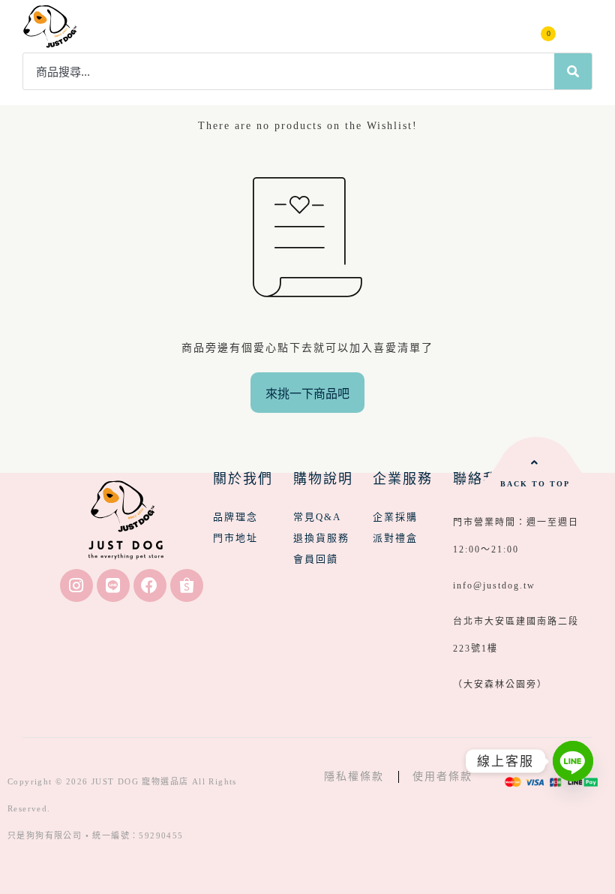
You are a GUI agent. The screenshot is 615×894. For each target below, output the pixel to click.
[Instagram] (76, 585)
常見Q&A (317, 516)
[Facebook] (150, 585)
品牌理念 (235, 516)
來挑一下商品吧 (308, 393)
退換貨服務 (321, 537)
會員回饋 (315, 558)
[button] (579, 26)
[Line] (113, 585)
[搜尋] (573, 71)
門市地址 (235, 537)
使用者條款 (442, 776)
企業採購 (395, 516)
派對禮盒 (395, 537)
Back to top (535, 484)
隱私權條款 (354, 776)
